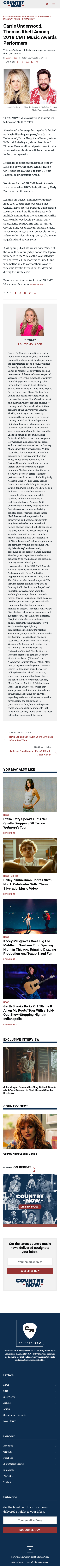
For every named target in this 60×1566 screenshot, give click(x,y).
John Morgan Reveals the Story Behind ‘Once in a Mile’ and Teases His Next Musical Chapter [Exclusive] (29, 1090)
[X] (23, 62)
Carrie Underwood (11, 16)
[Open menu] (54, 4)
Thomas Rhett (28, 19)
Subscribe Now (30, 1271)
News (17, 19)
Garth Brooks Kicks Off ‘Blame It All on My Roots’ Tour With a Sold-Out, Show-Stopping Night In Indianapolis (28, 1012)
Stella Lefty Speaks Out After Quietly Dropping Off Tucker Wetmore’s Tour (25, 823)
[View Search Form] (47, 4)
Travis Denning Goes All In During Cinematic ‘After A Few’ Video (31, 739)
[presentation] (30, 794)
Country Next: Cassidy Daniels (20, 1153)
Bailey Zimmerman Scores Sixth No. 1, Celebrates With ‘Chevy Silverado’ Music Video (27, 884)
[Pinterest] (27, 62)
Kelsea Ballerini (42, 16)
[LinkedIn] (32, 62)
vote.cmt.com (37, 284)
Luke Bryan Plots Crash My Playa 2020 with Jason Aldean (29, 753)
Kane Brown (27, 16)
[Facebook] (18, 62)
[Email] (37, 62)
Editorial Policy (42, 1556)
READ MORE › (10, 833)
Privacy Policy (27, 1556)
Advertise (15, 1556)
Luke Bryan (8, 19)
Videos (15, 876)
